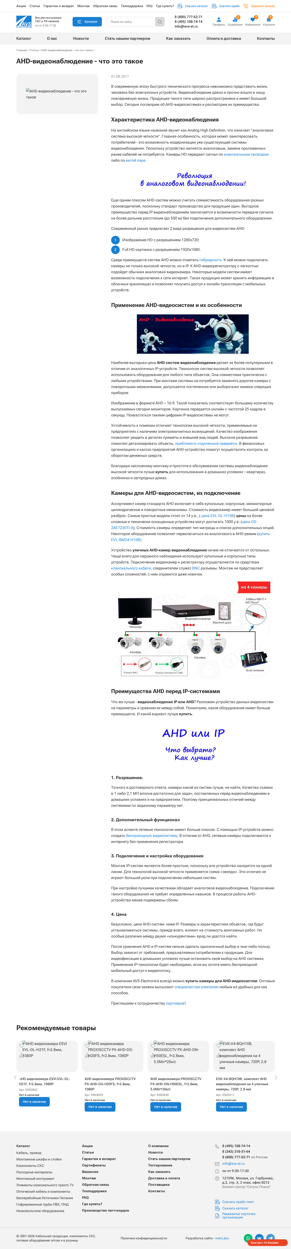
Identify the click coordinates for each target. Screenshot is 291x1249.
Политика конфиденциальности (144, 1238)
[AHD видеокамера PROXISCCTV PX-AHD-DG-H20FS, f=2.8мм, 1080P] (112, 1056)
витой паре (135, 160)
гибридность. (211, 260)
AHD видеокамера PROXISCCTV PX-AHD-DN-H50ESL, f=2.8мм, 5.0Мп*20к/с (175, 1084)
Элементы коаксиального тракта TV (45, 1185)
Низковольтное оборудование (40, 1211)
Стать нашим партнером (127, 38)
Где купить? (165, 6)
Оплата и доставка (224, 38)
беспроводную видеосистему (151, 835)
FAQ (149, 6)
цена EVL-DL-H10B (217, 515)
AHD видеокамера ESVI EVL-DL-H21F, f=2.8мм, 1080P (44, 1081)
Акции (21, 6)
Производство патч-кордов (105, 1210)
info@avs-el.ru (186, 26)
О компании (158, 1146)
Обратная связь (105, 6)
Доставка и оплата (164, 1178)
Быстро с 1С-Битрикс (265, 1242)
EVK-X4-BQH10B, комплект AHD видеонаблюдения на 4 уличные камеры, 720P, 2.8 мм (242, 1084)
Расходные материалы (34, 1172)
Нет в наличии (34, 1102)
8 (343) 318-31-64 (236, 1151)
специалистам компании (196, 987)
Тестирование (160, 1165)
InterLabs (222, 1238)
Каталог (23, 38)
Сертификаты (94, 1165)
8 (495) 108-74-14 (188, 22)
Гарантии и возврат (59, 6)
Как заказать (178, 38)
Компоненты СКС (30, 1166)
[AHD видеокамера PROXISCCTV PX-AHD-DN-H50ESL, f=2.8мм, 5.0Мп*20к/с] (178, 1056)
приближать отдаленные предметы (206, 443)
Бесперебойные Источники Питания (44, 1198)
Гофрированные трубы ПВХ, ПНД (42, 1204)
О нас (52, 38)
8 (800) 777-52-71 (188, 17)
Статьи (35, 6)
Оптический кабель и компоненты (43, 1191)
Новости (81, 38)
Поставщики (159, 1185)
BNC (196, 568)
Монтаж (83, 6)
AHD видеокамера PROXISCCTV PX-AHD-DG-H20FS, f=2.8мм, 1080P (110, 1084)
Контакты (266, 38)
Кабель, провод (28, 1153)
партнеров (175, 1003)
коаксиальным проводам (246, 154)
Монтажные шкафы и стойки (39, 1159)
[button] (21, 1045)
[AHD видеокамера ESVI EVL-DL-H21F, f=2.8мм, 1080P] (47, 1056)
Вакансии (90, 1172)
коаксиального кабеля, (131, 568)
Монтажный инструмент (35, 1179)
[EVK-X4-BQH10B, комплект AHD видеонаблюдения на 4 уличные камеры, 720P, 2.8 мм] (244, 1056)
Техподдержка (132, 6)
